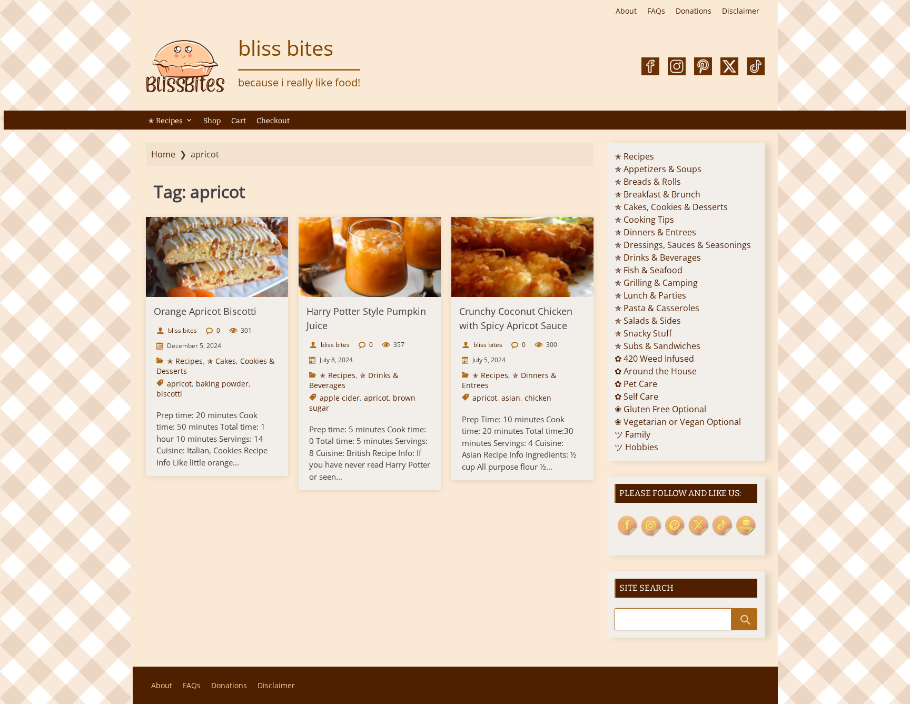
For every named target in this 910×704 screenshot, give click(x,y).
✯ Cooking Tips (644, 219)
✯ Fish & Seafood (648, 270)
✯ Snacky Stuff (643, 333)
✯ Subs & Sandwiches (657, 346)
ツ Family (632, 434)
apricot (179, 384)
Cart (238, 120)
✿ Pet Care (636, 384)
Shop (212, 120)
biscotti (169, 394)
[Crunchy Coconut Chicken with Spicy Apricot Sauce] (522, 257)
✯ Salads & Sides (648, 320)
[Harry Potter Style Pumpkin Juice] (370, 257)
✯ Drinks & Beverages (658, 257)
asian (510, 398)
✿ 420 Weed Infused (654, 358)
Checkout (273, 120)
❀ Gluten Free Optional (660, 409)
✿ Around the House (656, 371)
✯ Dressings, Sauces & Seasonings (683, 245)
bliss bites (285, 47)
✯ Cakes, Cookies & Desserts (671, 207)
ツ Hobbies (636, 447)
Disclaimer (740, 11)
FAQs (656, 11)
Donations (693, 11)
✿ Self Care (636, 396)
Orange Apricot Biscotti (205, 311)
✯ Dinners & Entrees (655, 232)
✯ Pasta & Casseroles (657, 308)
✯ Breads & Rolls (648, 181)
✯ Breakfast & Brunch (657, 194)
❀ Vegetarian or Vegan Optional (678, 422)
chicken (538, 398)
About (626, 11)
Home (163, 154)
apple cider (340, 398)
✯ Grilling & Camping (656, 283)
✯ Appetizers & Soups (658, 169)
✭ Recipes (165, 120)
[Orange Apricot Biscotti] (217, 257)
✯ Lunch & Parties (650, 295)
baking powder (222, 384)
